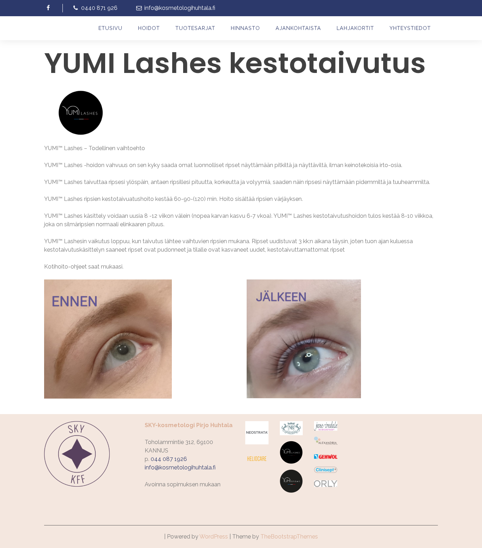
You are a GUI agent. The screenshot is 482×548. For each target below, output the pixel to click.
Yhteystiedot (410, 28)
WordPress (213, 536)
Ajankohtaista (298, 28)
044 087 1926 (169, 459)
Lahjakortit (355, 28)
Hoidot (149, 28)
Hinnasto (245, 28)
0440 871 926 (98, 8)
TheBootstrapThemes (289, 536)
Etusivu (110, 28)
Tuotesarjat (195, 28)
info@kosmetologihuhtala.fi (179, 8)
